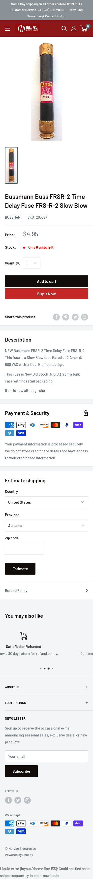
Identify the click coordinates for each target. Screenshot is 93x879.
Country (11, 491)
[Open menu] (7, 29)
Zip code (12, 538)
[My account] (73, 28)
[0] (84, 28)
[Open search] (64, 28)
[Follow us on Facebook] (8, 800)
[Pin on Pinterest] (65, 317)
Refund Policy (16, 590)
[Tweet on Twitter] (75, 317)
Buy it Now (46, 293)
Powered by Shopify (19, 855)
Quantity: (12, 263)
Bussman (12, 217)
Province (12, 514)
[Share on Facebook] (56, 317)
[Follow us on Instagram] (27, 800)
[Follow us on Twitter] (17, 800)
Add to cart (46, 281)
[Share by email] (84, 317)
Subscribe (21, 771)
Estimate (20, 568)
